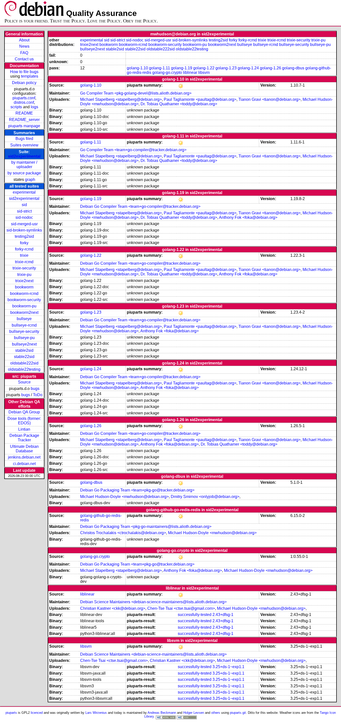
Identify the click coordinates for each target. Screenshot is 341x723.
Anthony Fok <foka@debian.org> (248, 217)
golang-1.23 (226, 68)
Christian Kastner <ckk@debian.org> (112, 608)
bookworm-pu (24, 306)
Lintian (24, 429)
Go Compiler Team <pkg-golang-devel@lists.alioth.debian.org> (135, 93)
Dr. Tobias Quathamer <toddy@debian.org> (179, 104)
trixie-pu (24, 274)
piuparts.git (238, 713)
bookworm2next (24, 312)
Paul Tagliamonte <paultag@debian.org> (200, 99)
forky (24, 243)
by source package (24, 173)
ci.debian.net (24, 464)
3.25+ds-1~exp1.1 (228, 667)
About (24, 40)
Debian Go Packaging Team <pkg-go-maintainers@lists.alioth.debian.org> (145, 526)
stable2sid (24, 350)
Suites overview (24, 145)
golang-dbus (293, 68)
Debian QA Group (24, 412)
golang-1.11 (159, 68)
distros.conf (24, 102)
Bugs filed (24, 138)
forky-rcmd (24, 249)
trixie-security (24, 268)
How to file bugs (24, 72)
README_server (24, 120)
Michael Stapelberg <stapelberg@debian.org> (121, 99)
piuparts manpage (24, 126)
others (215, 713)
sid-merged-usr (24, 224)
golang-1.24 (248, 68)
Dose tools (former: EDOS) (24, 420)
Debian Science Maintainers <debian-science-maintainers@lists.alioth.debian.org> (153, 602)
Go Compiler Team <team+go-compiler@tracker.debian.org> (133, 150)
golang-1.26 (270, 68)
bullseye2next (24, 344)
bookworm (24, 287)
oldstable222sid (24, 363)
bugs (35, 388)
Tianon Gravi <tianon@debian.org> (269, 99)
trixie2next (24, 281)
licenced (37, 713)
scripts (16, 107)
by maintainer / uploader (24, 164)
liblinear (190, 72)
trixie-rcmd (24, 262)
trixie (24, 255)
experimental (24, 192)
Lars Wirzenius (96, 713)
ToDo (37, 395)
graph (30, 179)
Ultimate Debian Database (24, 448)
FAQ (24, 53)
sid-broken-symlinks (24, 230)
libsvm (204, 72)
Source (24, 382)
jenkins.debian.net (24, 457)
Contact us (24, 59)
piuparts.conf (23, 98)
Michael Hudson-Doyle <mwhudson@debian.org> (124, 496)
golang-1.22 (203, 68)
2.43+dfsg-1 (222, 614)
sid (24, 205)
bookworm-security (24, 300)
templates (29, 76)
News (24, 46)
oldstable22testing (24, 369)
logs (34, 107)
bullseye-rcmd (24, 325)
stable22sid (24, 357)
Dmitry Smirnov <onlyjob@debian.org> (205, 496)
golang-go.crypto (167, 72)
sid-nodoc (24, 217)
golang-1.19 (181, 68)
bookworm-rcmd (24, 293)
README (24, 113)
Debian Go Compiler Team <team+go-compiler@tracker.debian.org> (140, 206)
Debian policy (24, 83)
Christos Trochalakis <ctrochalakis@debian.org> (123, 533)
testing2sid (24, 236)
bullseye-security (24, 331)
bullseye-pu (24, 338)
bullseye (24, 319)
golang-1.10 (137, 68)
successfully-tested (194, 614)
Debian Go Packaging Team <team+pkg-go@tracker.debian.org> (137, 490)
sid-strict (24, 211)
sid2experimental (24, 156)
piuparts (11, 713)
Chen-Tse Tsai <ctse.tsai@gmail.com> (181, 608)
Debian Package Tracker (24, 437)
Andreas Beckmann (162, 713)
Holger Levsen (193, 713)
